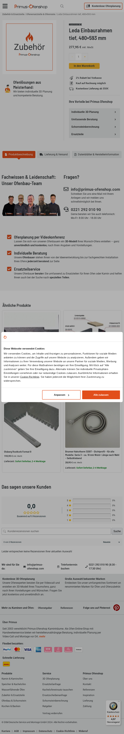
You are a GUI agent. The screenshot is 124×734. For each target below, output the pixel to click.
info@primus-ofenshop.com (95, 189)
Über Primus (9, 622)
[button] (7, 6)
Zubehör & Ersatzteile (13, 14)
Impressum (29, 731)
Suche (117, 531)
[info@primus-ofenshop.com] (66, 189)
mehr (42, 636)
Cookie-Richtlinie (29, 376)
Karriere (6, 731)
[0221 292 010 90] (66, 209)
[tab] (18, 154)
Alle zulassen (100, 394)
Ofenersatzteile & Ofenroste (40, 14)
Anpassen (59, 394)
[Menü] (119, 702)
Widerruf (83, 731)
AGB (16, 731)
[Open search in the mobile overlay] (62, 6)
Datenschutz (45, 731)
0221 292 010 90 (86, 209)
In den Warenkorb (84, 65)
